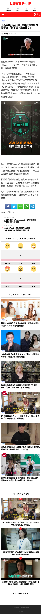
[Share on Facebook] (8, 206)
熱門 (26, 10)
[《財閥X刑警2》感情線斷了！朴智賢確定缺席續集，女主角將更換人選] (20, 539)
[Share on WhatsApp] (26, 206)
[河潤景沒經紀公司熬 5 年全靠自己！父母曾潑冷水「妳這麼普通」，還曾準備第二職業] (20, 569)
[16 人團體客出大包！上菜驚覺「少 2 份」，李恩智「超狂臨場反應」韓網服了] (20, 403)
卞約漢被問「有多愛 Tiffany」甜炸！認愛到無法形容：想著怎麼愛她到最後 (20, 355)
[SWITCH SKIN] (35, 14)
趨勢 (34, 10)
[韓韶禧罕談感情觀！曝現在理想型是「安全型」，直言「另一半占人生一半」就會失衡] (20, 372)
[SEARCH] (38, 14)
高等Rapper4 (8, 212)
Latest (8, 10)
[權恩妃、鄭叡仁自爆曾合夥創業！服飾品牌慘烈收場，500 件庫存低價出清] (20, 310)
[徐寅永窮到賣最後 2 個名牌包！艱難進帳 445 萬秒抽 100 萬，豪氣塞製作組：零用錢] (20, 465)
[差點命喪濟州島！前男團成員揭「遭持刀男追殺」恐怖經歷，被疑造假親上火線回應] (20, 434)
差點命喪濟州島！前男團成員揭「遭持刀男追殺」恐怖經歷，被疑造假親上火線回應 (20, 448)
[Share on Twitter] (14, 206)
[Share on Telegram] (32, 206)
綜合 (3, 444)
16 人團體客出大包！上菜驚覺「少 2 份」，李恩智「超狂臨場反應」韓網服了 (20, 417)
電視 (3, 320)
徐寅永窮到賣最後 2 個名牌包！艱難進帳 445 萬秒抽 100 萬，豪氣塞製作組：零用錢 (19, 479)
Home (20, 611)
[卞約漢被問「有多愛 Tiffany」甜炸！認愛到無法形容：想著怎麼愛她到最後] (20, 341)
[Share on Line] (20, 206)
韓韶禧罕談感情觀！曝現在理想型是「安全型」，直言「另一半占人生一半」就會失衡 (20, 386)
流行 (17, 10)
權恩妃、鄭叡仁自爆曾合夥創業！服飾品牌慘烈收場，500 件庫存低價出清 (20, 324)
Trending (4, 393)
